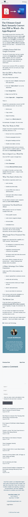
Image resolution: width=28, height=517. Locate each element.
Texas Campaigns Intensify (9, 443)
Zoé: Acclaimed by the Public (10, 462)
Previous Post (6, 362)
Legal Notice (10, 504)
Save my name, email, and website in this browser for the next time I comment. (14, 398)
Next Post (22, 362)
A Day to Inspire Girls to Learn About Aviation (14, 449)
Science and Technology (10, 323)
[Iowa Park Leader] (5, 2)
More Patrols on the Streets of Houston (12, 437)
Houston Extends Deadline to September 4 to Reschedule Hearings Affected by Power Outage (13, 469)
